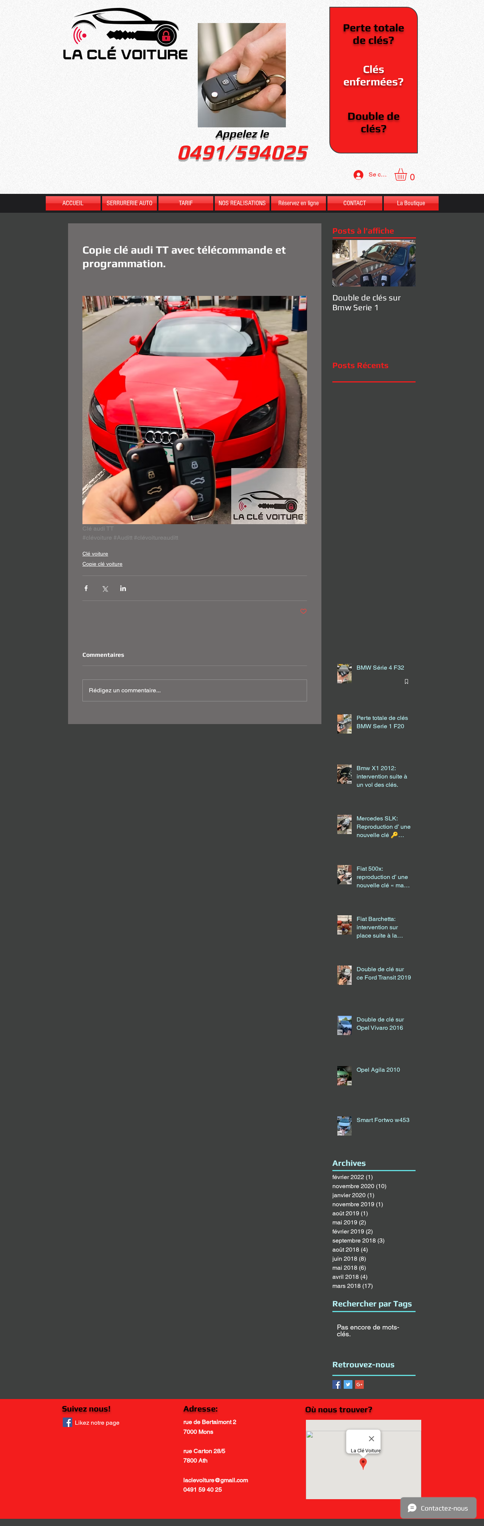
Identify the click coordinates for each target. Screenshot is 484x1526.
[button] (408, 174)
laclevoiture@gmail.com (215, 1480)
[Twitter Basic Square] (348, 1384)
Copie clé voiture (102, 564)
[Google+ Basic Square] (359, 1384)
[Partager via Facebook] (86, 588)
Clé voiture (95, 554)
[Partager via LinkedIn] (123, 588)
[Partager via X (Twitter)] (104, 588)
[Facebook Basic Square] (336, 1384)
